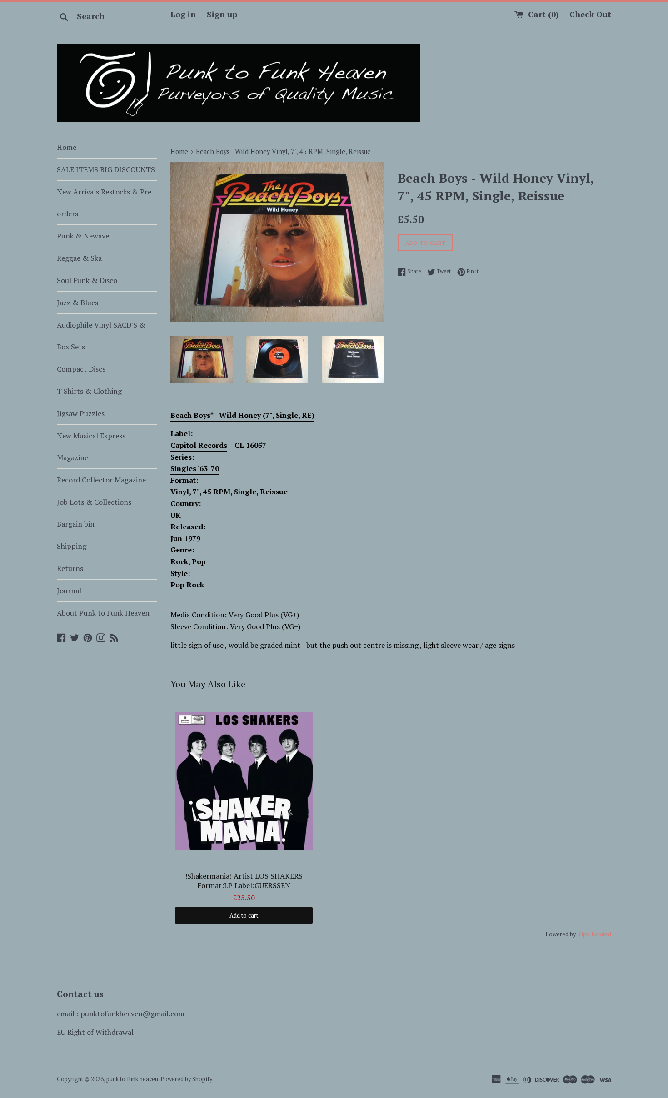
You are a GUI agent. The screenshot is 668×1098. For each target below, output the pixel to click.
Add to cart (243, 915)
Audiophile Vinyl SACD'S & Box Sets (101, 336)
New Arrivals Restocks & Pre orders (104, 203)
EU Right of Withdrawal (95, 1032)
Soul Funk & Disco (87, 280)
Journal (69, 591)
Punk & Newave (83, 236)
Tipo (584, 934)
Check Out (590, 14)
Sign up (222, 14)
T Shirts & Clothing (89, 391)
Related (601, 934)
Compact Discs (81, 369)
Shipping (71, 546)
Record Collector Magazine (101, 480)
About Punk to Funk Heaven (103, 613)
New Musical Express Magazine (91, 446)
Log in (183, 14)
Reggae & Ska (79, 258)
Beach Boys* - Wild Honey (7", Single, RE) (242, 415)
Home (66, 147)
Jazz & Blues (77, 303)
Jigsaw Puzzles (81, 413)
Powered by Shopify (186, 1079)
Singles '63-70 (194, 468)
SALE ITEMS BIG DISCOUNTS (106, 169)
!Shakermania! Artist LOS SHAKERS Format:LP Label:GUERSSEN (244, 880)
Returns (70, 568)
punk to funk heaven (132, 1079)
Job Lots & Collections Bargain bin (94, 513)
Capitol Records (198, 445)
